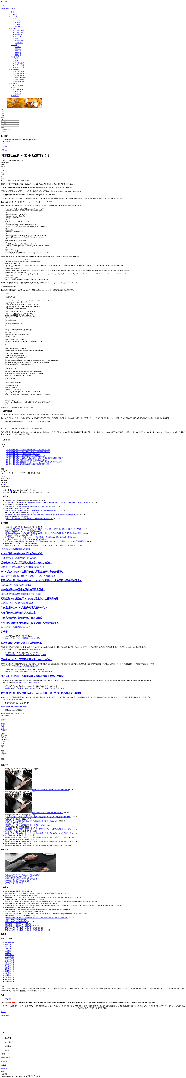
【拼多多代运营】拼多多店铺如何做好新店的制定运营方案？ (69, 502)
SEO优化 (14, 16)
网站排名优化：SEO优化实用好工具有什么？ (23, 454)
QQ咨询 (3, 1065)
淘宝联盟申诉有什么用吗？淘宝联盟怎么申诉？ (55, 829)
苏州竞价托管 (9, 981)
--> (5, 145)
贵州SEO (18, 26)
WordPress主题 (20, 81)
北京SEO (8, 947)
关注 (2, 176)
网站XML (3, 1012)
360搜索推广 (19, 34)
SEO (14, 649)
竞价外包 (18, 36)
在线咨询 (4, 1068)
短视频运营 (19, 89)
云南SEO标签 (9, 957)
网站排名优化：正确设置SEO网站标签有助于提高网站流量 (28, 464)
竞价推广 (14, 28)
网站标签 (8, 999)
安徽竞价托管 (9, 969)
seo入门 (32, 682)
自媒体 (13, 87)
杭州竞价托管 (9, 971)
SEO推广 (18, 51)
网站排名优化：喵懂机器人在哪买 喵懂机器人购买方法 (26, 460)
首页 (12, 12)
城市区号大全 (9, 942)
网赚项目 (18, 92)
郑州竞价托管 (9, 975)
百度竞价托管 (19, 30)
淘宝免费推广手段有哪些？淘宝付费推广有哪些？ (57, 833)
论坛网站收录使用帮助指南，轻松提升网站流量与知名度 (30, 622)
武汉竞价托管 (9, 973)
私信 (2, 178)
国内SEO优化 (9, 955)
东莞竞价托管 (9, 965)
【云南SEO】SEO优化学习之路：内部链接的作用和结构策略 (69, 541)
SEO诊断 (18, 49)
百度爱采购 (19, 41)
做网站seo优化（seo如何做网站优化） (45, 510)
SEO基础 (18, 53)
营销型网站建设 (20, 77)
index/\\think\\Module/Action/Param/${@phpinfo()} (21, 139)
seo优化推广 (25, 649)
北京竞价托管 (9, 967)
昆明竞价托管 (9, 961)
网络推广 (18, 59)
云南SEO (18, 22)
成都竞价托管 (9, 977)
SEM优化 (14, 14)
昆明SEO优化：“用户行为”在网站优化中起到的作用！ (61, 545)
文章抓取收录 (27, 666)
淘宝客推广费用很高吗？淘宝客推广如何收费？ (55, 817)
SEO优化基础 (26, 682)
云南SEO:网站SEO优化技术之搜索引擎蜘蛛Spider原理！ (63, 533)
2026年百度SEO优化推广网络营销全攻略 (22, 553)
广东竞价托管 (9, 959)
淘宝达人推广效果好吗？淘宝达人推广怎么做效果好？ (50, 790)
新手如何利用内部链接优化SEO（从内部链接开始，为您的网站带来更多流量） (41, 580)
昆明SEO (18, 24)
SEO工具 (18, 55)
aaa (6, 146)
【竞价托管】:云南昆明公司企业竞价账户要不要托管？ (62, 529)
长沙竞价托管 (9, 963)
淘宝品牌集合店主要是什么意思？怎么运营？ (52, 837)
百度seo (31, 649)
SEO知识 (18, 47)
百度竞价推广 (19, 32)
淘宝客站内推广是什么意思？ (36, 825)
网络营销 (37, 649)
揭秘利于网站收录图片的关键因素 (18, 612)
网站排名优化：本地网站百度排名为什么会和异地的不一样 (28, 450)
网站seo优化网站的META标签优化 (41, 519)
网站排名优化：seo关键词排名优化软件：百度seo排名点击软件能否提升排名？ (34, 458)
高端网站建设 (19, 75)
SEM (43, 187)
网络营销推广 (19, 63)
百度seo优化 (34, 666)
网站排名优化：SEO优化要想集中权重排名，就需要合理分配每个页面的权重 (34, 462)
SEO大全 (8, 951)
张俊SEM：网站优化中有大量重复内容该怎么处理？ (60, 515)
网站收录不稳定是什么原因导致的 (41, 506)
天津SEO (8, 944)
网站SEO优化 (19, 65)
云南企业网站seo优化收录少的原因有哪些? (23, 589)
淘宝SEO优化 (19, 67)
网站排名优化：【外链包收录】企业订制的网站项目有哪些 (28, 452)
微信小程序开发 (20, 79)
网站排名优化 (15, 57)
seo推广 (17, 18)
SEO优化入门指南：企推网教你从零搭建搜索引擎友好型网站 (32, 571)
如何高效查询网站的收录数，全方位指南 (22, 617)
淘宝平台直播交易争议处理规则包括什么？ (50, 845)
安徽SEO (8, 949)
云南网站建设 (19, 71)
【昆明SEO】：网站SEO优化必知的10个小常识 (55, 537)
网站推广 (18, 61)
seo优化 (6, 150)
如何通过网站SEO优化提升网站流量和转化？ (24, 607)
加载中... (5, 631)
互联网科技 (15, 96)
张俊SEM (13, 490)
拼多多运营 (19, 85)
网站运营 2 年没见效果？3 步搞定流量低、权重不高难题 (29, 598)
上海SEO (18, 20)
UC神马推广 (19, 43)
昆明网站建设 (19, 73)
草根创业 (18, 94)
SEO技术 (14, 45)
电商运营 (14, 83)
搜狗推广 (18, 39)
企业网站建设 (15, 69)
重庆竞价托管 (9, 979)
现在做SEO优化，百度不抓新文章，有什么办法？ (26, 562)
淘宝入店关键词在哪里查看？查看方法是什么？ (55, 841)
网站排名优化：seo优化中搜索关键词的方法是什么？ (25, 456)
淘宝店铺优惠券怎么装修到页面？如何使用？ (47, 813)
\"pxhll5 (7, 141)
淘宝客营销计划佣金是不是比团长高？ (46, 821)
